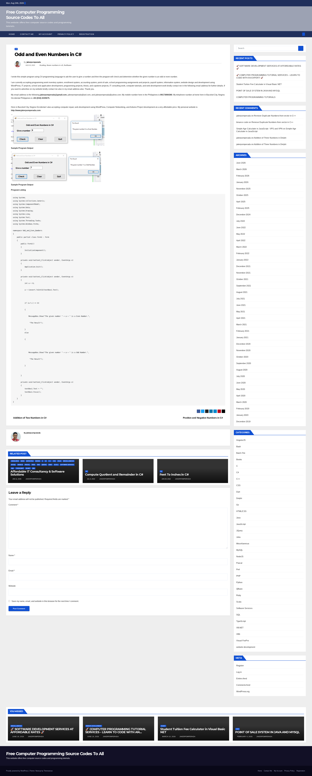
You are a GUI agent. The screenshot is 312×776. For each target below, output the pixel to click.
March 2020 (241, 402)
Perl (33, 464)
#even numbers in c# (55, 65)
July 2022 (240, 221)
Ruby (50, 464)
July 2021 (240, 299)
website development (245, 647)
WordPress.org (243, 691)
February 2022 (242, 253)
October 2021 (242, 279)
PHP (38, 464)
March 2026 (241, 169)
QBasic (44, 464)
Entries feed (241, 679)
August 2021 (242, 292)
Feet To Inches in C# (174, 474)
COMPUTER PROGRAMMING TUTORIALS (256, 97)
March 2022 (241, 247)
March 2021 (241, 325)
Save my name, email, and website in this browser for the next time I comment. (45, 601)
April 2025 (240, 202)
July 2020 (240, 376)
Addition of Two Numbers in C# (30, 417)
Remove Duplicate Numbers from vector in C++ (275, 116)
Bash (22, 461)
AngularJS (15, 461)
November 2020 (243, 350)
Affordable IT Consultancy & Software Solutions (37, 473)
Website (12, 586)
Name (12, 555)
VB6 (33, 468)
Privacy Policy (66, 34)
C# (16, 49)
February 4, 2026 (245, 736)
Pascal (27, 464)
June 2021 (241, 305)
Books (37, 461)
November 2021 (243, 273)
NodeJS (20, 464)
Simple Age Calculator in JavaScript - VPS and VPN (259, 129)
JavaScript (241, 524)
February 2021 (242, 331)
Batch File (29, 461)
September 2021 (243, 286)
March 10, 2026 (169, 736)
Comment (13, 505)
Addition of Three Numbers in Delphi (270, 138)
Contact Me (26, 34)
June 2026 (241, 163)
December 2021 (243, 266)
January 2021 (242, 337)
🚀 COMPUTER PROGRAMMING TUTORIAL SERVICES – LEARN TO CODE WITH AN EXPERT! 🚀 (115, 732)
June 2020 (241, 383)
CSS (54, 461)
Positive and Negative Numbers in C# (203, 417)
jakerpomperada (34, 62)
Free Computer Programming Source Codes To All (55, 753)
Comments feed (243, 685)
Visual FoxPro (242, 641)
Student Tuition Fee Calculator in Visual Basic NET (259, 84)
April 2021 (240, 318)
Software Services (67, 464)
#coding (43, 65)
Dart (238, 492)
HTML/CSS (241, 511)
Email (12, 571)
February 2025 (242, 208)
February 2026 (242, 176)
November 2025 (243, 189)
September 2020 (243, 363)
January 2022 (242, 260)
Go (237, 505)
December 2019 (243, 422)
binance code (242, 122)
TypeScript (20, 468)
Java (238, 518)
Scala (56, 464)
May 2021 (240, 312)
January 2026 (242, 182)
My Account (45, 34)
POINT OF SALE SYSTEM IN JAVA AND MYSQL (258, 91)
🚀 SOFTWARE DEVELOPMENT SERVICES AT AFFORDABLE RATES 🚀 (42, 730)
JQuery (239, 531)
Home (12, 34)
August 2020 (242, 370)
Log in (239, 672)
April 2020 (240, 396)
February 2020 (242, 409)
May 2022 (240, 234)
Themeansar (48, 771)
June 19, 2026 (18, 736)
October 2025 (242, 195)
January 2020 (242, 415)
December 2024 (243, 215)
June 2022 (241, 227)
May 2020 (240, 389)
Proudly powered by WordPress (17, 771)
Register (240, 666)
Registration (86, 34)
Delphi (239, 498)
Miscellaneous (68, 461)
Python (239, 582)
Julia (59, 461)
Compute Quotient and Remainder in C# (114, 474)
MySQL (13, 464)
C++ (50, 461)
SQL (12, 468)
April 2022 (240, 240)
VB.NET (28, 468)
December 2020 (243, 344)
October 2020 (242, 357)
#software (67, 65)
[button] (299, 34)
